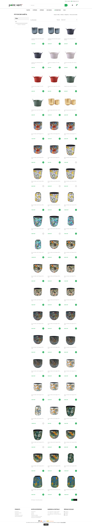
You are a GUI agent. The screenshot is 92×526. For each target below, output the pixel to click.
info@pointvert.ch (75, 1)
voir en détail (63, 522)
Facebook (66, 511)
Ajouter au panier (43, 44)
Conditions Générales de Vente (36, 516)
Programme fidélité (34, 515)
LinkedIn (66, 515)
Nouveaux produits (18, 512)
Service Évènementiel (18, 516)
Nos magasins (68, 1)
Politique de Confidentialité (36, 517)
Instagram (66, 512)
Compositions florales (19, 515)
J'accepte (46, 524)
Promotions (17, 511)
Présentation (33, 511)
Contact (32, 512)
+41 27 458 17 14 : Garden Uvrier (53, 512)
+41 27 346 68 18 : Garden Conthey (53, 511)
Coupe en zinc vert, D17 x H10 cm (70, 86)
